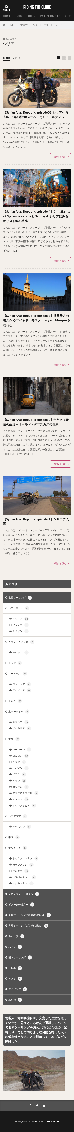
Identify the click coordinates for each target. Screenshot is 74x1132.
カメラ (14, 978)
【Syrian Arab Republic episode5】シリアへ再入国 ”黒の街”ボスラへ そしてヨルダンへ (35, 114)
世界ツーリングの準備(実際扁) (27, 925)
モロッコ (20, 652)
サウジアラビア (24, 805)
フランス (20, 624)
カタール (20, 786)
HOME (7, 15)
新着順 (6, 58)
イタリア (20, 618)
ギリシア (20, 722)
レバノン (20, 768)
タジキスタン (23, 883)
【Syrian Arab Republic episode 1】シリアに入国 (36, 521)
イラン (19, 780)
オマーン (20, 799)
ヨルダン (20, 755)
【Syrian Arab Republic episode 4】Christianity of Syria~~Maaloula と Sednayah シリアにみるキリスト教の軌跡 (37, 216)
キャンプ (16, 936)
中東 (46, 25)
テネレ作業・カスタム (23, 893)
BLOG (18, 15)
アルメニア (21, 690)
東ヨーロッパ (18, 711)
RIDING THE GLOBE (37, 7)
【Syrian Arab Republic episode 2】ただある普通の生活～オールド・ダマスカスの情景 (36, 422)
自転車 (14, 968)
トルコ (14, 700)
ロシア (14, 662)
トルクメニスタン (25, 858)
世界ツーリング (29, 25)
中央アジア (17, 847)
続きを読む (60, 156)
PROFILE (31, 15)
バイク (14, 946)
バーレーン (21, 749)
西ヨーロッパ (18, 608)
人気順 (16, 58)
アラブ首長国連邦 (25, 793)
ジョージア (21, 684)
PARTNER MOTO (50, 15)
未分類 (14, 999)
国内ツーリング (19, 957)
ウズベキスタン (24, 877)
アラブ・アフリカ (20, 641)
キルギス (20, 870)
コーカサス (17, 673)
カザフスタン (22, 864)
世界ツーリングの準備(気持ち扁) (28, 915)
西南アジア (16, 816)
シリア (58, 25)
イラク (19, 774)
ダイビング (16, 989)
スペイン (20, 631)
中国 (13, 837)
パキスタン (21, 826)
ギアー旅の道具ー (21, 904)
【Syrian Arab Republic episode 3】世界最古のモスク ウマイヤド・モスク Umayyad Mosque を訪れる (37, 320)
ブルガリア (21, 728)
